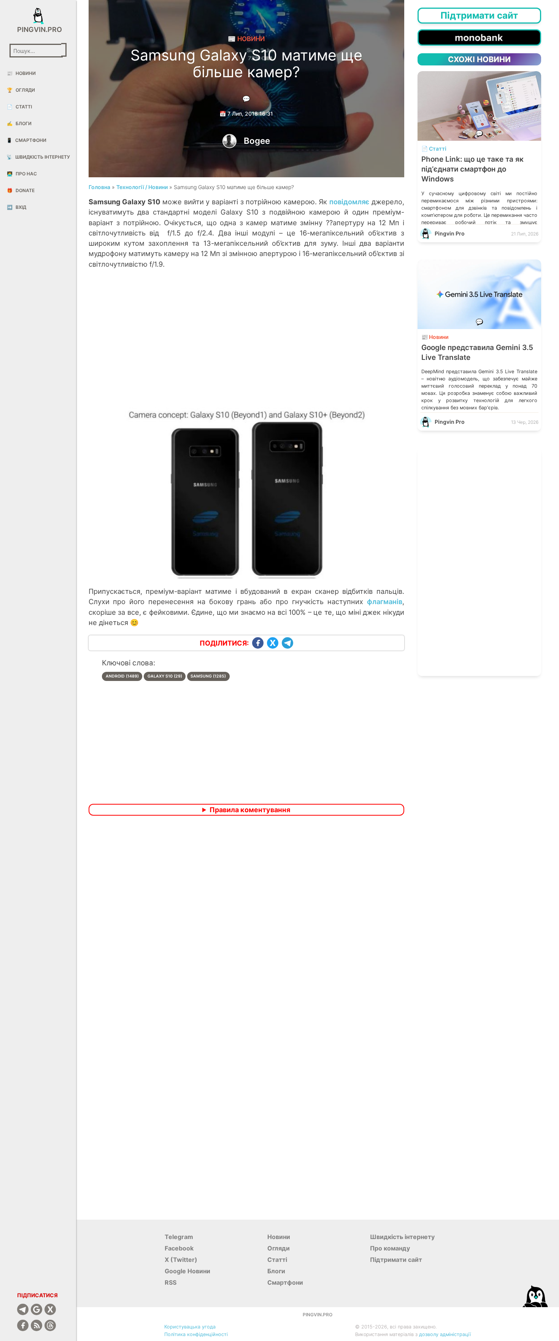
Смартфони (26, 140)
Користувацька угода (190, 1327)
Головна (99, 187)
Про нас (22, 174)
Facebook (179, 1248)
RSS (170, 1282)
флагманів (384, 601)
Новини (21, 73)
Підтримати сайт (396, 1259)
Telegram (179, 1237)
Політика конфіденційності (196, 1334)
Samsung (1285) (208, 676)
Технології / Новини (142, 187)
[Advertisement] (246, 346)
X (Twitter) (181, 1259)
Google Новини (187, 1271)
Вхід (16, 207)
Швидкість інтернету (38, 157)
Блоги (19, 123)
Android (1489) (122, 676)
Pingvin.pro (38, 29)
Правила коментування (250, 810)
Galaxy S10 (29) (165, 676)
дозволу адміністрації (445, 1334)
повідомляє (349, 201)
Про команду (390, 1248)
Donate (21, 190)
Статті (19, 107)
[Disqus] (246, 922)
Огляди (21, 90)
